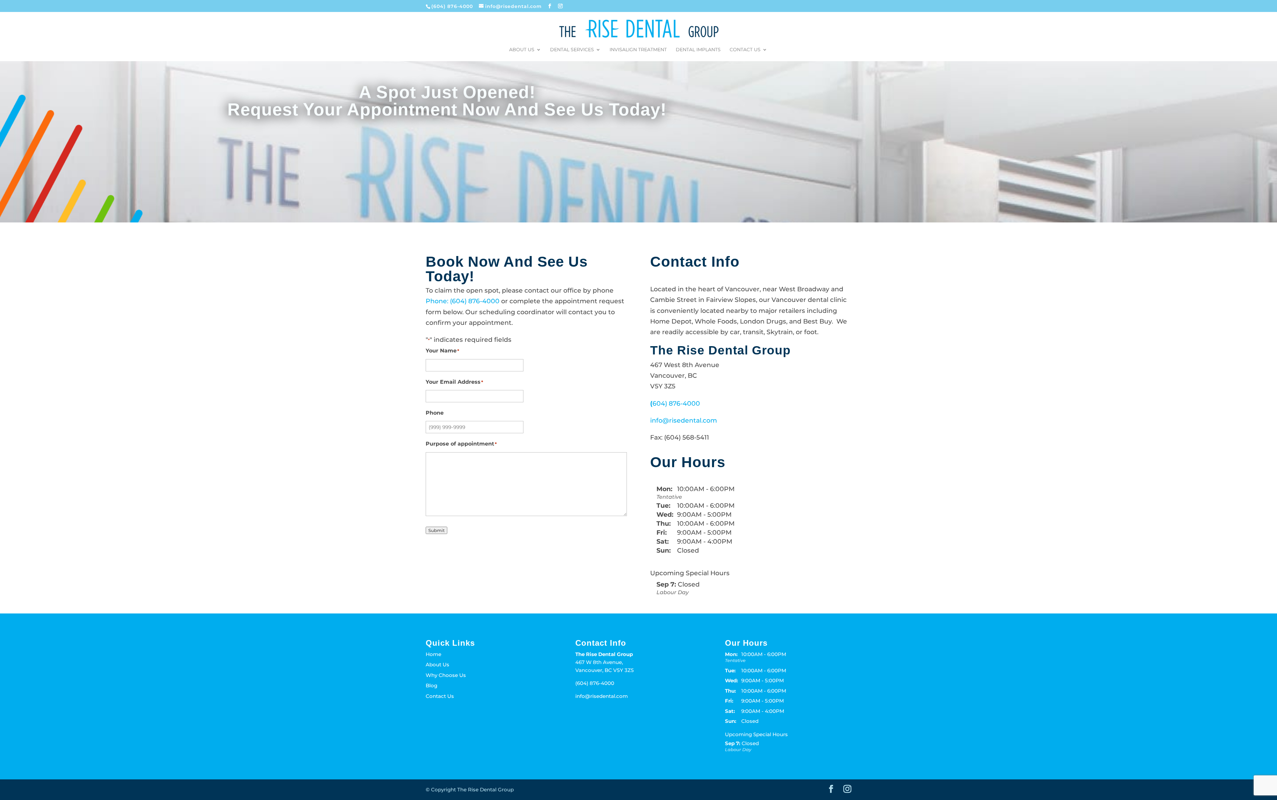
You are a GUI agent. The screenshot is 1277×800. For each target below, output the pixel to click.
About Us (521, 50)
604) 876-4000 (676, 403)
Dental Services (572, 50)
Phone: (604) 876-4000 (463, 301)
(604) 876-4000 (453, 6)
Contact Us (745, 50)
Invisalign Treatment (638, 50)
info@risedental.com (683, 420)
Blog (431, 685)
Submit (436, 530)
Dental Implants (698, 50)
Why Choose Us (446, 675)
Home (433, 654)
